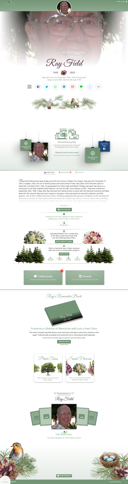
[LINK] (98, 87)
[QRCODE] (29, 87)
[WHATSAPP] (55, 87)
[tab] (49, 172)
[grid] (64, 146)
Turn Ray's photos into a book (67, 152)
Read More (64, 205)
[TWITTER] (47, 87)
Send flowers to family (64, 241)
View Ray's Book (64, 341)
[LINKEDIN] (64, 87)
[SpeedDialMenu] (123, 479)
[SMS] (81, 87)
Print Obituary (65, 209)
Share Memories (65, 475)
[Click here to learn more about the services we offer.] (64, 434)
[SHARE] (90, 87)
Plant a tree (64, 254)
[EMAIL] (72, 87)
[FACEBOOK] (38, 87)
